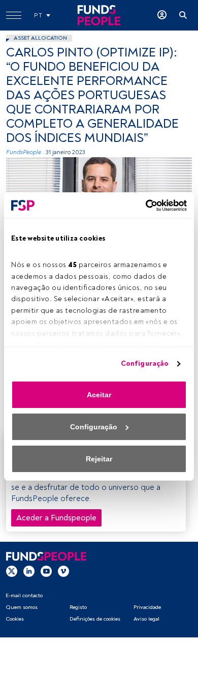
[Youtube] (46, 571)
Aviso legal (146, 619)
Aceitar (99, 395)
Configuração (145, 363)
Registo (78, 607)
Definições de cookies (95, 619)
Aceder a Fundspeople (56, 518)
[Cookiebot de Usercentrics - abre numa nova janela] (142, 205)
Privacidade (147, 607)
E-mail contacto (24, 595)
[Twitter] (11, 571)
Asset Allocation (40, 38)
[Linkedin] (29, 571)
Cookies (15, 619)
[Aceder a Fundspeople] (162, 15)
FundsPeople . (25, 152)
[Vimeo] (63, 571)
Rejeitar (99, 459)
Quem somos (22, 607)
